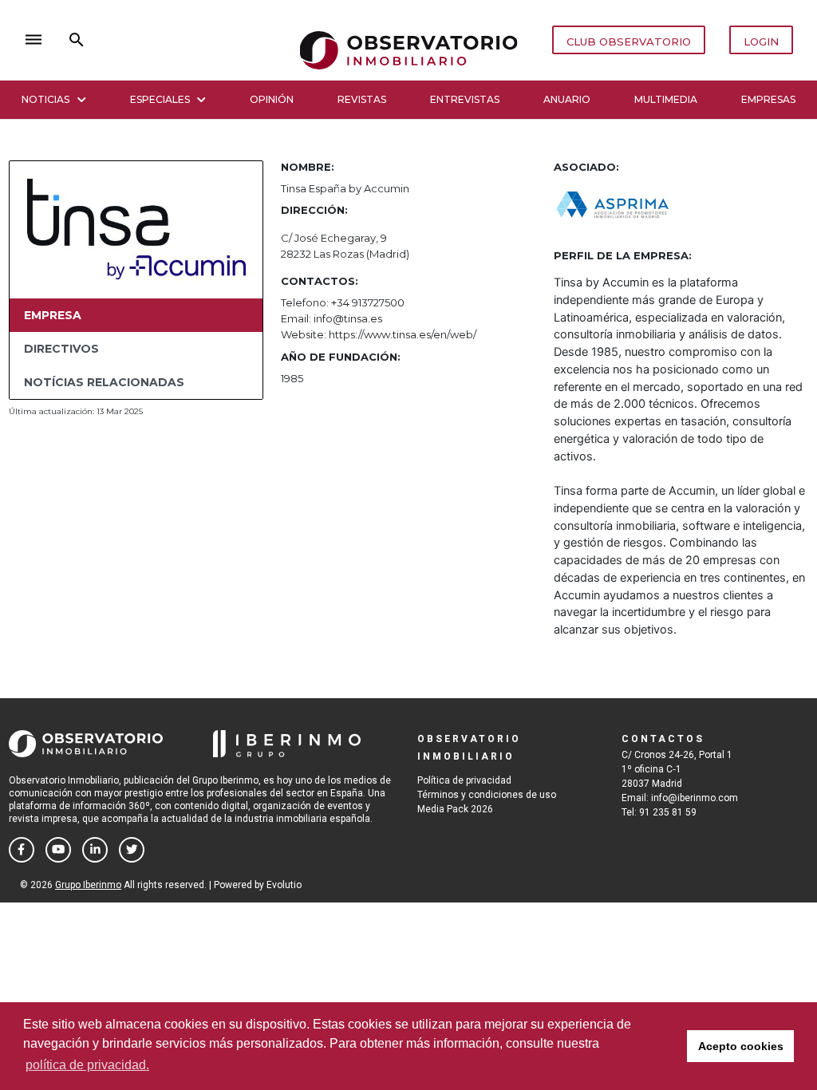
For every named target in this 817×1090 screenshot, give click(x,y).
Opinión (272, 99)
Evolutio (284, 885)
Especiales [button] (160, 99)
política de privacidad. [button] (87, 1065)
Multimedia (665, 99)
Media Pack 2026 (455, 809)
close (243, 39)
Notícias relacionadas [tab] (104, 382)
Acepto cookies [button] (740, 1046)
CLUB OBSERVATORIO (628, 41)
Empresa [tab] (52, 315)
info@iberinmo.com (694, 798)
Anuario (566, 99)
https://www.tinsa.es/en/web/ (402, 334)
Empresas (768, 99)
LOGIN (761, 41)
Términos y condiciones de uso (486, 794)
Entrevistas (464, 99)
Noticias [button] (45, 99)
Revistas (361, 99)
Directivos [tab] (61, 349)
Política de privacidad (464, 780)
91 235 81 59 (668, 812)
